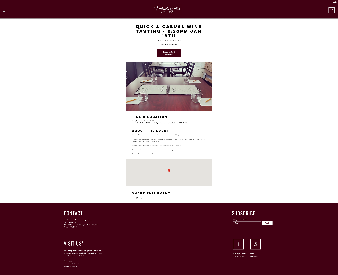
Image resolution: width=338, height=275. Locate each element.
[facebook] (238, 244)
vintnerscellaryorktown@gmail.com (80, 220)
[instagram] (256, 244)
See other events (169, 54)
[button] (5, 10)
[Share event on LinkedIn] (141, 198)
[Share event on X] (137, 198)
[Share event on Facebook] (133, 198)
